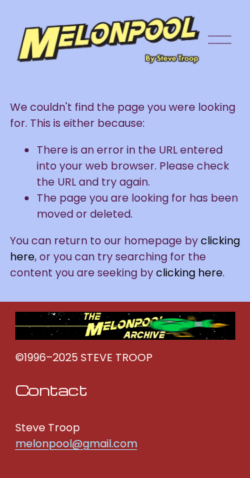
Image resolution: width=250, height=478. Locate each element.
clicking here (189, 272)
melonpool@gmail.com (76, 443)
